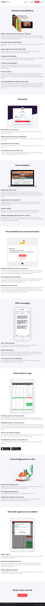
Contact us (22, 595)
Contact (31, 2)
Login (37, 1)
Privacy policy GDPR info (39, 604)
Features (26, 2)
